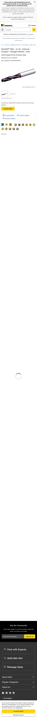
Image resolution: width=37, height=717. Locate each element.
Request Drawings (6, 477)
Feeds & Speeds (24, 115)
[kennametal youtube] (10, 693)
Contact (33, 25)
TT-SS (17, 563)
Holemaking (25, 45)
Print (5, 134)
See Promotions (30, 34)
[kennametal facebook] (3, 693)
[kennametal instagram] (14, 693)
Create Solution (8, 336)
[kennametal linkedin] (6, 693)
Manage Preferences (18, 715)
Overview (7, 138)
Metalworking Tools (15, 45)
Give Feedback (8, 698)
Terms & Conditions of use (27, 459)
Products (6, 45)
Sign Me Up (29, 636)
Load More (18, 614)
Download (28, 464)
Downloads (8, 142)
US (2, 45)
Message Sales (15, 666)
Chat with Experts (16, 649)
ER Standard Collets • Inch (23, 573)
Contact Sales (8, 109)
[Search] (33, 29)
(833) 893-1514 (14, 658)
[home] (6, 26)
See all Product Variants (26, 194)
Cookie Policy (19, 708)
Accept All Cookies (18, 711)
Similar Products (10, 118)
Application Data (10, 140)
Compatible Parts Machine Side (14, 144)
